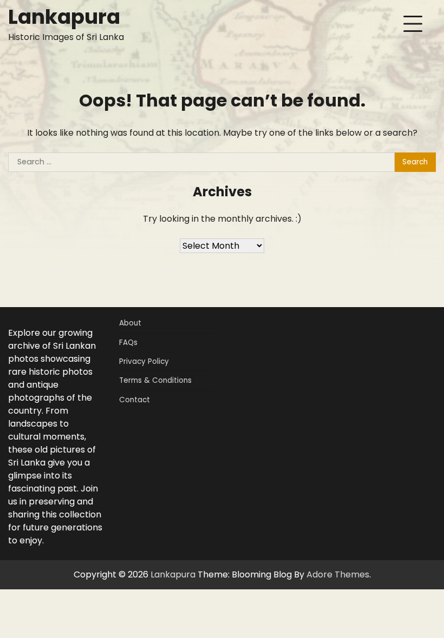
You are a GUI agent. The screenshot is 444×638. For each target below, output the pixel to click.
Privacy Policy (144, 361)
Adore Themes (337, 574)
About (130, 323)
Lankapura (64, 16)
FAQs (128, 342)
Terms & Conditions (155, 380)
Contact (134, 400)
